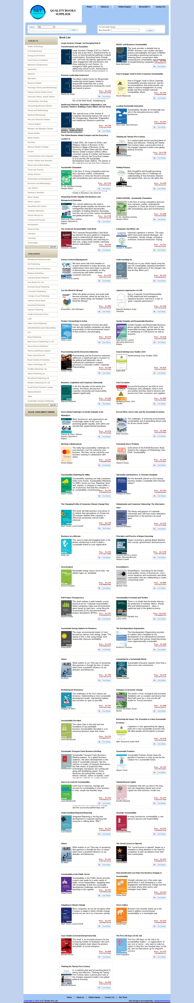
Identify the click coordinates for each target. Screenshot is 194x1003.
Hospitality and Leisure (37, 206)
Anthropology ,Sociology (38, 101)
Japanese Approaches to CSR (129, 290)
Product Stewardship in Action (74, 321)
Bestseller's (144, 7)
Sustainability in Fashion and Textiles (132, 598)
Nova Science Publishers (38, 346)
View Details (162, 66)
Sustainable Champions (71, 167)
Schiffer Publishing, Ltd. (37, 369)
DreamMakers (122, 567)
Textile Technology (35, 46)
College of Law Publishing (38, 296)
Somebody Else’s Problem (127, 444)
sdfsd (30, 396)
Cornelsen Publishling (37, 291)
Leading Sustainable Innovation (129, 106)
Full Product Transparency (72, 598)
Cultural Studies (34, 124)
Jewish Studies (34, 133)
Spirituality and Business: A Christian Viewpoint (136, 475)
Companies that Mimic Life (127, 229)
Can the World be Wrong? (72, 290)
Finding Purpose (123, 167)
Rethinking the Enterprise (72, 690)
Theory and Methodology (38, 110)
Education (32, 78)
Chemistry (32, 238)
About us (105, 7)
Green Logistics (34, 202)
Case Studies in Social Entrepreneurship (78, 936)
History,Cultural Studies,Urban (40, 92)
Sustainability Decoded (71, 721)
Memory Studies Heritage (38, 147)
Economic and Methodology (39, 183)
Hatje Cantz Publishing (37, 323)
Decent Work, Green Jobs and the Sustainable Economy (140, 412)
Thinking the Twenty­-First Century (130, 137)
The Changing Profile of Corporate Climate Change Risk (85, 504)
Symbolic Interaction (36, 211)
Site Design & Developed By (141, 1001)
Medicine (31, 74)
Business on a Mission (70, 536)
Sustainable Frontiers (125, 751)
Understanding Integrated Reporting (76, 813)
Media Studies (33, 138)
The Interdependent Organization (130, 628)
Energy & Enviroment (36, 56)
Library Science (34, 174)
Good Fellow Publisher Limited (40, 387)
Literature (31, 234)
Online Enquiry (124, 7)
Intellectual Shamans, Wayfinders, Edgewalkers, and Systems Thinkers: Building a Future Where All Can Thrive (86, 106)
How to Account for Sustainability (75, 782)
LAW (30, 319)
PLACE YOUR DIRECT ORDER (41, 412)
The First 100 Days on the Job (129, 936)
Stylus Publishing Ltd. (36, 374)
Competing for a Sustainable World (131, 659)
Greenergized (67, 567)
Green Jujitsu (122, 905)
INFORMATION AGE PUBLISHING (42, 328)
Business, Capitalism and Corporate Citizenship (81, 383)
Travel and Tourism (35, 170)
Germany (31, 142)
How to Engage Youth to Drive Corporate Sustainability (139, 74)
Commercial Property (36, 220)
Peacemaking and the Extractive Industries (79, 352)
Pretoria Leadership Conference (75, 75)
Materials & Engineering (37, 65)
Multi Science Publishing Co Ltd (41, 342)
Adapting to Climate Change (73, 905)
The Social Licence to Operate (129, 844)
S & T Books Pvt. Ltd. (49, 1001)
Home (89, 7)
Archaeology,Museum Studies (40, 106)
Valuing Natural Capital (126, 782)
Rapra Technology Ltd (37, 364)
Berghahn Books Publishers (39, 269)
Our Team (123, 997)
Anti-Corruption (123, 383)
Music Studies (33, 197)
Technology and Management (40, 179)
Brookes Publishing (36, 273)
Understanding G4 (124, 260)
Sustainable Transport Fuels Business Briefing (81, 751)
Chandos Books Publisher (38, 278)
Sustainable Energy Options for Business (79, 628)
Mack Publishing (34, 337)
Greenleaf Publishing (36, 305)
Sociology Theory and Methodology (42, 88)
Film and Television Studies (39, 120)
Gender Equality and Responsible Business (135, 321)
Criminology (33, 243)
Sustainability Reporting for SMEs (75, 475)
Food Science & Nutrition (38, 60)
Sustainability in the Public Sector (75, 874)
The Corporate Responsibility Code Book (78, 229)
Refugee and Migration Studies (40, 129)
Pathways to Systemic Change (129, 690)
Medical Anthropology (36, 115)
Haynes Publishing (35, 310)
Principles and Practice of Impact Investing (134, 536)
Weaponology (33, 229)
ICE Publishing (34, 264)
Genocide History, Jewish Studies (41, 97)
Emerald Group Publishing (38, 287)
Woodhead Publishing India (39, 259)
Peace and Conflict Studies (39, 165)
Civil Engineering (35, 51)
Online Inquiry (95, 997)
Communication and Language (40, 156)
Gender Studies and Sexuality (40, 161)
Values (64, 659)
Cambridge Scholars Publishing (41, 401)
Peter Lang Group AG (36, 355)
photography (33, 224)
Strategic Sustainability (126, 813)
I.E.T (29, 332)
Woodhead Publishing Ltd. (38, 378)
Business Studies (35, 83)
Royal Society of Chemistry (39, 360)
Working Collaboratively (71, 444)
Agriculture (32, 69)
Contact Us (160, 7)
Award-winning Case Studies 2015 (131, 352)
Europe (31, 151)
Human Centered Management (74, 260)
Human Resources (35, 215)
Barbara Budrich (34, 392)
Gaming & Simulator (36, 193)
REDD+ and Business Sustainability (131, 45)
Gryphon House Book (36, 301)
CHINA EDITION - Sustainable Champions (134, 198)
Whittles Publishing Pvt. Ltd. (39, 383)
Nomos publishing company (39, 351)
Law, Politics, (33, 188)
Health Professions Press (38, 314)
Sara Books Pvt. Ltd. (36, 282)
